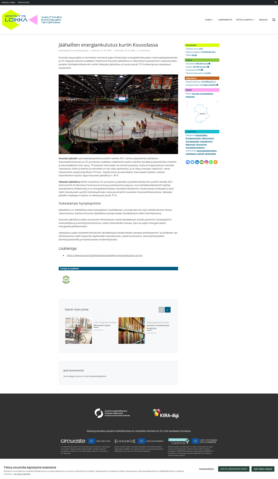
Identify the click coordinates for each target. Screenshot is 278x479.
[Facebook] (188, 162)
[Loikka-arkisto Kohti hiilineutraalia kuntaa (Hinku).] (66, 279)
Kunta (194, 55)
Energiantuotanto (193, 138)
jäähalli (200, 153)
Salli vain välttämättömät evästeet (234, 469)
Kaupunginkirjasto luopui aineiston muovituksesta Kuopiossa (158, 325)
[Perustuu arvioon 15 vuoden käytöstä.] (202, 70)
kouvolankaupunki (79, 50)
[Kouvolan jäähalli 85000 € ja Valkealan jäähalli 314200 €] (209, 63)
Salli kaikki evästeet (263, 469)
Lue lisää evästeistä (21, 474)
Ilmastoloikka (201, 135)
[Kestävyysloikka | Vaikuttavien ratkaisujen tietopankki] (19, 19)
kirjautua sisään (82, 376)
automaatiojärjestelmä (206, 150)
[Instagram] (206, 162)
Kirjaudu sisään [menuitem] (8, 2)
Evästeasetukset (206, 469)
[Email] (202, 162)
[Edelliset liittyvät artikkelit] (161, 310)
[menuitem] (276, 2)
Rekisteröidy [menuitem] (23, 2)
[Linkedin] (197, 162)
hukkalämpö (191, 153)
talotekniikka (210, 153)
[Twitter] (192, 162)
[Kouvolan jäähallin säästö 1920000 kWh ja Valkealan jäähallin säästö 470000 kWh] (217, 85)
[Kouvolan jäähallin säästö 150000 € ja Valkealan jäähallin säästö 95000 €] (208, 67)
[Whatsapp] (211, 162)
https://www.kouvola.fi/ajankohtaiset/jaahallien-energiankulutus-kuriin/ (105, 255)
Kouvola (195, 93)
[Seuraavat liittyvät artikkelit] (167, 310)
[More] (216, 162)
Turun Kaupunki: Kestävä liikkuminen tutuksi (105, 324)
